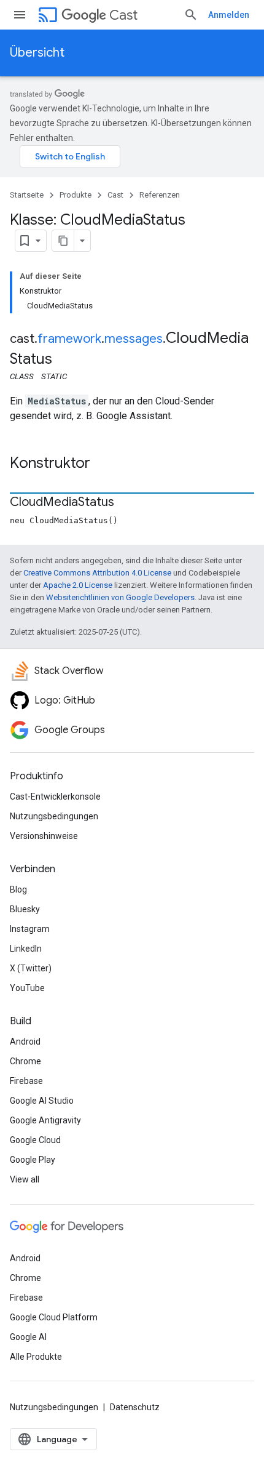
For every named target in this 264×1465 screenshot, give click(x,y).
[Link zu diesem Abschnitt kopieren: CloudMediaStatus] (126, 503)
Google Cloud (35, 1140)
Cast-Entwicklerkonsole (55, 796)
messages (133, 339)
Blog (18, 889)
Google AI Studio (42, 1101)
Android (25, 1041)
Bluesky (25, 909)
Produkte (75, 194)
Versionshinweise (44, 836)
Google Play (32, 1160)
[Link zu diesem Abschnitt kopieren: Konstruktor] (102, 464)
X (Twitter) (31, 968)
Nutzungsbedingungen (54, 816)
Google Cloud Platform (54, 1317)
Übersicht (37, 52)
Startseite (27, 194)
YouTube (27, 988)
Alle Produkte (36, 1357)
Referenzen (159, 194)
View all (24, 1179)
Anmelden (228, 15)
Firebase (26, 1081)
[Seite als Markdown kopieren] (63, 240)
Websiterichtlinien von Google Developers (120, 597)
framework (69, 339)
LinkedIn (26, 948)
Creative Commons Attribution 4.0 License (97, 572)
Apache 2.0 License (77, 585)
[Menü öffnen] (19, 15)
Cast (123, 15)
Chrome (25, 1061)
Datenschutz (135, 1407)
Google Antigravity (45, 1120)
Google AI (28, 1337)
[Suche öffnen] (191, 14)
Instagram (30, 929)
